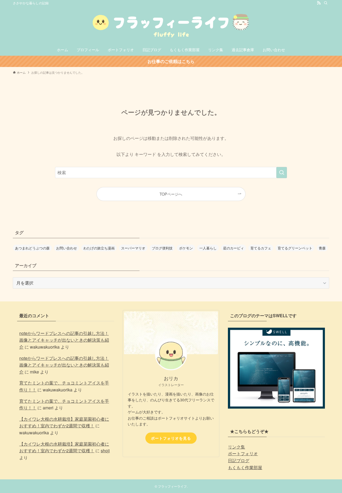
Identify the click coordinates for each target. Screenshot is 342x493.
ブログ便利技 (162, 248)
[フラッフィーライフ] (171, 25)
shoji (105, 450)
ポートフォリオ (243, 453)
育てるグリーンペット (295, 248)
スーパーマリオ (133, 248)
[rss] (318, 3)
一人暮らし (208, 248)
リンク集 (236, 447)
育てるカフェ (260, 248)
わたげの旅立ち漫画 (99, 248)
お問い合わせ (66, 248)
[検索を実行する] (281, 172)
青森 (322, 248)
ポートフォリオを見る (171, 438)
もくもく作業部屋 (245, 467)
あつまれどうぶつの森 (32, 248)
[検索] (325, 3)
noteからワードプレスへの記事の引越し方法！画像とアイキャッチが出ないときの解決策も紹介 (64, 340)
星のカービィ (233, 248)
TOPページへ (171, 194)
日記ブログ (238, 460)
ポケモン (186, 248)
